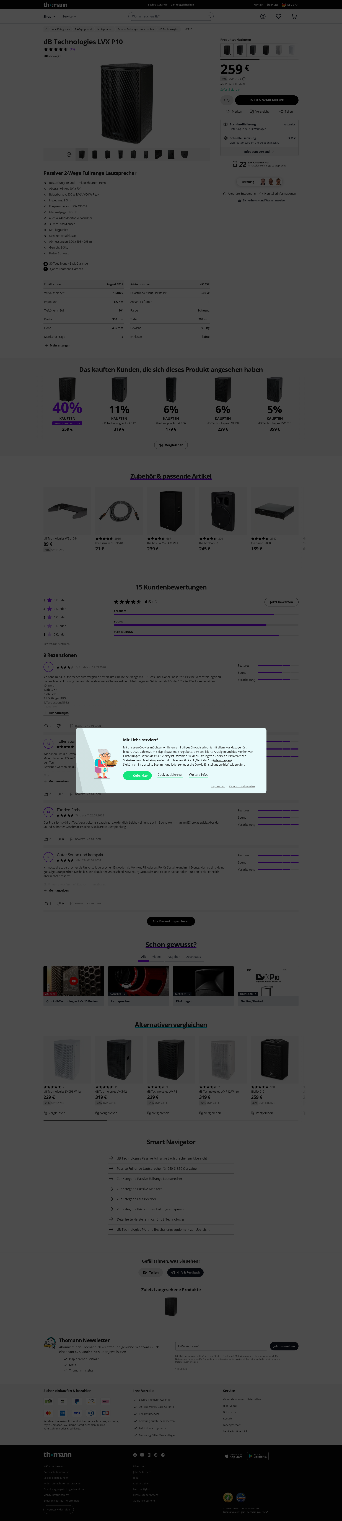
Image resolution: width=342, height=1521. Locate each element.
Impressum (218, 786)
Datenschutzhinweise (242, 786)
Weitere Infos (198, 774)
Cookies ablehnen (170, 774)
